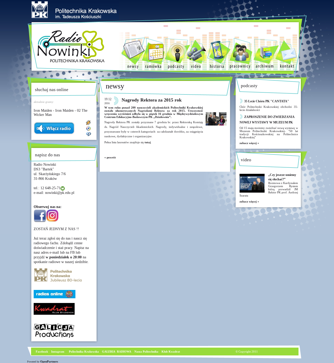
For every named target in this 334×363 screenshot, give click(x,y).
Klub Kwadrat (171, 351)
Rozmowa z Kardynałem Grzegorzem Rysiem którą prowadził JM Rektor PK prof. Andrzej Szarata (269, 189)
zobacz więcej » (249, 143)
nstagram (58, 351)
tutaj (147, 142)
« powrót (110, 157)
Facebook (41, 351)
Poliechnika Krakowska (84, 351)
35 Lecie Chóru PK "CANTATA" (266, 101)
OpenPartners (49, 361)
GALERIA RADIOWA (116, 351)
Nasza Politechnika (146, 351)
